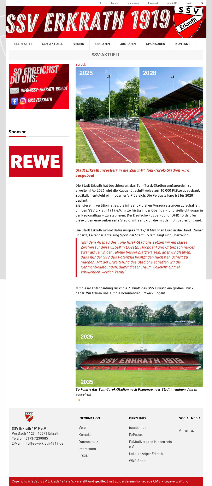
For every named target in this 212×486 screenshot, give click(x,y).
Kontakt (114, 3)
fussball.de (137, 428)
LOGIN (84, 456)
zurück (81, 64)
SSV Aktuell (52, 44)
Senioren (102, 44)
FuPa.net (136, 435)
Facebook (153, 3)
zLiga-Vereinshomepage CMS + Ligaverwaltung (151, 481)
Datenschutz (88, 442)
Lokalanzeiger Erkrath (146, 454)
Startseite (23, 44)
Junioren (128, 44)
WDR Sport (137, 461)
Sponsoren (155, 44)
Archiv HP (172, 3)
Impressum (133, 3)
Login (189, 3)
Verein (78, 44)
